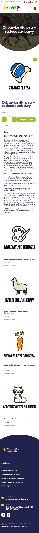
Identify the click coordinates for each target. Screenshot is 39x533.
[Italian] (33, 2)
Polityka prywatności (9, 471)
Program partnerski (8, 486)
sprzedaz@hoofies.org (17, 499)
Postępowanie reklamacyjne (12, 482)
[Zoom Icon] (35, 59)
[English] (24, 2)
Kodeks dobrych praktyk (10, 474)
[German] (30, 2)
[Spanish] (36, 2)
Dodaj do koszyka (26, 119)
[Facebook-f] (32, 0)
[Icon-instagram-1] (9, 515)
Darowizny (5, 467)
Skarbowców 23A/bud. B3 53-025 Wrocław (20, 508)
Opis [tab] (6, 126)
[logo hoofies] (11, 8)
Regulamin (5, 463)
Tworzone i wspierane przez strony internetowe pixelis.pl (16, 523)
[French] (27, 2)
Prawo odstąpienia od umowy (12, 478)
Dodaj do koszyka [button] (10, 265)
